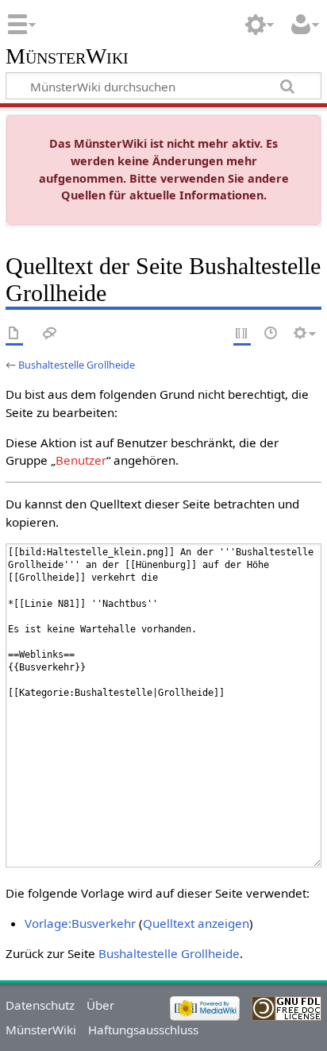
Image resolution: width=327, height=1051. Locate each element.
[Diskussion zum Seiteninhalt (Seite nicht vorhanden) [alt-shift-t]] (50, 334)
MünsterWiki (67, 56)
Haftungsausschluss (143, 1029)
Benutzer (81, 460)
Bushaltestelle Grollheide (76, 364)
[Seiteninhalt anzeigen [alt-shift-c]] (14, 334)
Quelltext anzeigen (196, 923)
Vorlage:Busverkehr (80, 923)
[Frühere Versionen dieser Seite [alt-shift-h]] (271, 334)
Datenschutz (40, 1005)
